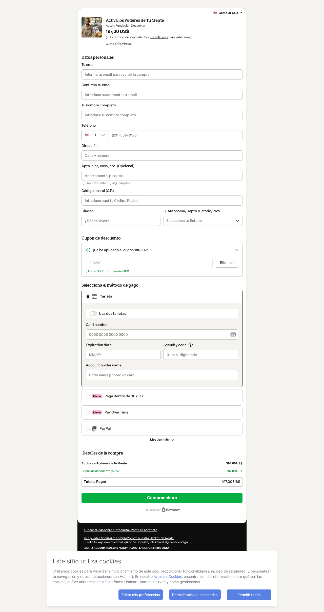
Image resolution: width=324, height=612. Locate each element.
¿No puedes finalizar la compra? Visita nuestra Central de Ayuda (129, 538)
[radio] (88, 296)
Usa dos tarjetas (112, 313)
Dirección (89, 146)
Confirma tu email (96, 85)
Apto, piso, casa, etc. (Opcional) (108, 166)
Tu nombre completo (99, 105)
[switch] (93, 314)
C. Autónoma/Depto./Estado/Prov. (192, 211)
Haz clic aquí (159, 37)
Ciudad (88, 211)
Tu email (88, 65)
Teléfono (89, 125)
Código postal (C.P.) (98, 191)
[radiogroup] (162, 363)
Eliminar (227, 263)
